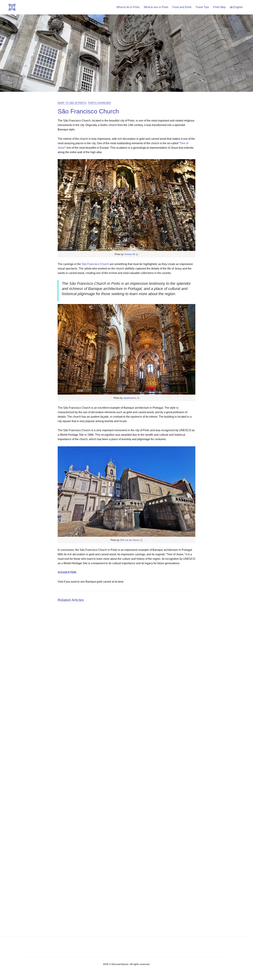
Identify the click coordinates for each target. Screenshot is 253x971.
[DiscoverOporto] (12, 6)
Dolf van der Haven (129, 540)
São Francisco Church (95, 264)
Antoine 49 (129, 254)
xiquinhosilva (129, 398)
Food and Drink (181, 7)
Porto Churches (99, 102)
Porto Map (219, 7)
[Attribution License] (137, 254)
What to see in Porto (156, 7)
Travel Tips (202, 7)
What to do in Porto (128, 7)
